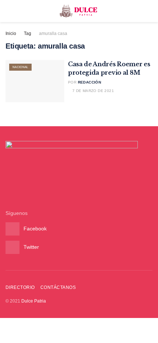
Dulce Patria (33, 301)
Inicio (11, 33)
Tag (27, 33)
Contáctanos (58, 287)
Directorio (20, 287)
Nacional (20, 67)
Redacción (89, 82)
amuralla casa (53, 33)
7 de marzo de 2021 (92, 91)
